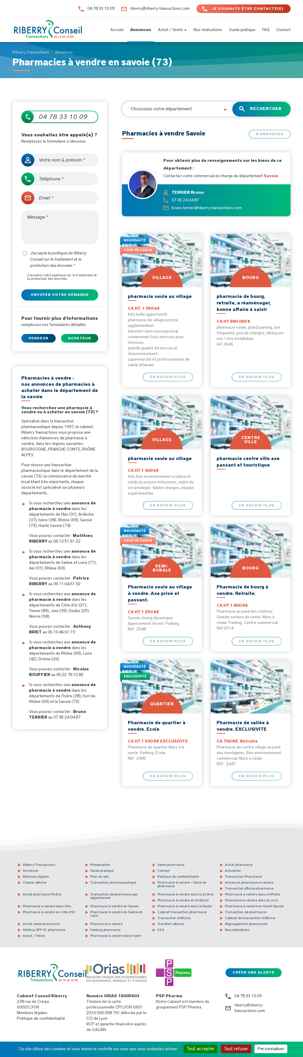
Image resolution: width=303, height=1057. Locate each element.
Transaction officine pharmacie (249, 888)
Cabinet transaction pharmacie (182, 912)
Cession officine (34, 882)
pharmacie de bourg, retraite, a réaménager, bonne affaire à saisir (244, 303)
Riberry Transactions (39, 864)
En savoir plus (168, 377)
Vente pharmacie (170, 864)
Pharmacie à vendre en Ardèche (183, 900)
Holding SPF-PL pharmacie (44, 930)
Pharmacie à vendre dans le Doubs (184, 906)
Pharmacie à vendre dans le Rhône (252, 894)
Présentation (100, 864)
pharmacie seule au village (160, 296)
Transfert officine (170, 924)
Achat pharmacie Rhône (42, 894)
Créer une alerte (254, 972)
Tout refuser (236, 1048)
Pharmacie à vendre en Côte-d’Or (49, 912)
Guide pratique (242, 30)
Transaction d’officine (174, 918)
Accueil (116, 30)
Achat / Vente (171, 30)
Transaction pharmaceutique (113, 882)
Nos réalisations (208, 30)
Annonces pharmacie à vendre (249, 882)
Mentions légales (36, 876)
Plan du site (99, 876)
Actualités (233, 870)
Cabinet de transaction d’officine (250, 918)
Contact (283, 30)
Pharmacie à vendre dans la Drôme (185, 894)
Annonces (140, 30)
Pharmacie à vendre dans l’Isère (115, 935)
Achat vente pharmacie (41, 924)
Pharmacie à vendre (106, 924)
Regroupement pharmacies (246, 924)
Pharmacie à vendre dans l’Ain (47, 906)
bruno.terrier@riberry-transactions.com (207, 208)
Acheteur (79, 338)
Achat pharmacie (238, 864)
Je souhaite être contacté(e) (247, 8)
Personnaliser (270, 1048)
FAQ (266, 30)
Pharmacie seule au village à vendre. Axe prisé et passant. (160, 593)
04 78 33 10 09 (101, 9)
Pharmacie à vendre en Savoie (114, 906)
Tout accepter (200, 1048)
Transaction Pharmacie (243, 876)
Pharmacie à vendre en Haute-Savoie (254, 906)
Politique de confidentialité (178, 876)
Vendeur (38, 338)
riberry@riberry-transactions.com (160, 9)
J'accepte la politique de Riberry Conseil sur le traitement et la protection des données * (58, 259)
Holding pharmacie (105, 930)
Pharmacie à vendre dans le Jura (251, 900)
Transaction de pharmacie (245, 912)
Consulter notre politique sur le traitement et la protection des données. (62, 276)
